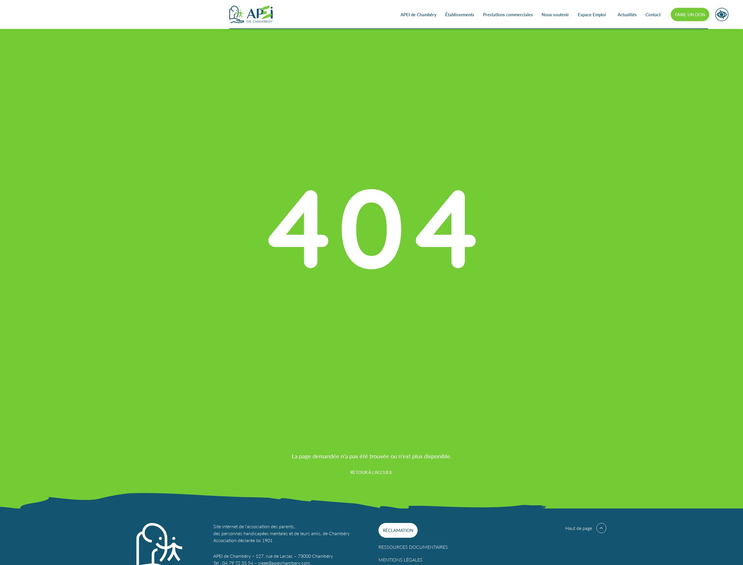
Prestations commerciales (508, 14)
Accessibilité (721, 14)
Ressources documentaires (413, 547)
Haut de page (578, 528)
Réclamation (398, 530)
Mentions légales (400, 559)
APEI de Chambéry (419, 14)
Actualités (627, 14)
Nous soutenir (555, 14)
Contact (653, 14)
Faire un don (690, 14)
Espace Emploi (592, 14)
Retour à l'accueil (371, 472)
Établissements (459, 14)
